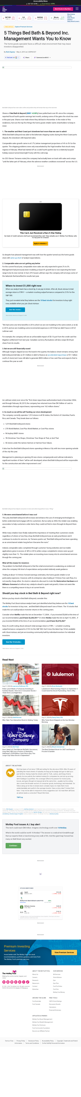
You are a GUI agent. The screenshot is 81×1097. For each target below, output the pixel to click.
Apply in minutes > (40, 243)
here (18, 791)
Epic (54, 980)
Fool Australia (36, 1001)
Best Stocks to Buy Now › (63, 9)
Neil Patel (16, 747)
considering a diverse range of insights (12, 814)
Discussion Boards (54, 1004)
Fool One (56, 989)
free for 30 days (37, 812)
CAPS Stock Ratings (55, 1001)
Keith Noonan (17, 717)
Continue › (13, 846)
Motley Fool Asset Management (42, 1019)
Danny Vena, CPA (57, 717)
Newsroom (35, 983)
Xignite (17, 988)
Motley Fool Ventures (39, 1025)
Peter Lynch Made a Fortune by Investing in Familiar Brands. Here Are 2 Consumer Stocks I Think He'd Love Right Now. (19, 691)
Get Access (23, 902)
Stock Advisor (57, 977)
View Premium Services (64, 952)
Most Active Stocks (71, 15)
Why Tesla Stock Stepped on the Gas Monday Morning (58, 721)
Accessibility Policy (48, 1041)
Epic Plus (56, 983)
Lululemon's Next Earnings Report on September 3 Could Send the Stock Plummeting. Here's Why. (60, 690)
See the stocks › (15, 310)
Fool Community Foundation (41, 1028)
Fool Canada (36, 1004)
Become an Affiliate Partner (41, 1031)
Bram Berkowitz (57, 686)
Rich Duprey (10, 52)
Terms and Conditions (32, 1043)
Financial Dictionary (55, 1010)
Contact (34, 986)
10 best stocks (46, 300)
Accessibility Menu (40, 1)
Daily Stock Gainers (70, 18)
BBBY (29, 113)
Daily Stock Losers (73, 21)
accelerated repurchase (57, 355)
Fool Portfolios (57, 986)
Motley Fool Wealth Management (42, 1022)
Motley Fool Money (59, 992)
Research (35, 980)
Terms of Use (9, 1041)
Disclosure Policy (33, 1041)
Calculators (52, 1007)
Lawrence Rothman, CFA (20, 686)
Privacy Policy (21, 1041)
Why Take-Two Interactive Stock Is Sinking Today (20, 720)
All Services (56, 974)
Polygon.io (25, 988)
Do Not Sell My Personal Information (53, 1043)
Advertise (35, 989)
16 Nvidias (62, 828)
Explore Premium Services (23, 27)
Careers (34, 977)
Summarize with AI (42, 57)
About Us (35, 974)
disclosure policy (53, 814)
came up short (15, 258)
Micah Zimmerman (58, 747)
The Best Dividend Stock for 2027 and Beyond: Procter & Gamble (58, 750)
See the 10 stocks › (13, 642)
